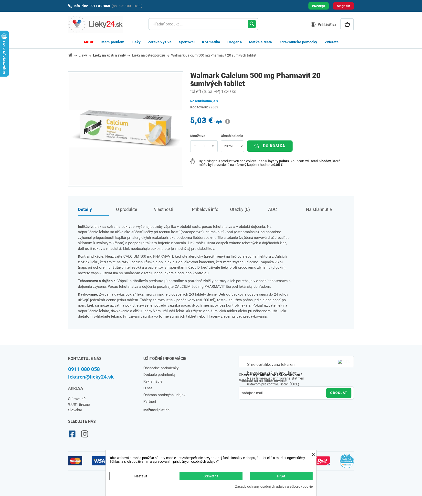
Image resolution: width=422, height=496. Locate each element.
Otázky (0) (240, 209)
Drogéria (234, 42)
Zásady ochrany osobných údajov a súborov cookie (274, 486)
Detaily (85, 209)
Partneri (149, 401)
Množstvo (197, 136)
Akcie (89, 42)
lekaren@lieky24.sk (91, 377)
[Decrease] (194, 146)
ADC (272, 209)
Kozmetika (211, 42)
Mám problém (112, 42)
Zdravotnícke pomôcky (298, 42)
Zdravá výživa (160, 42)
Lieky (136, 42)
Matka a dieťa (260, 42)
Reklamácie (152, 381)
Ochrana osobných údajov (164, 395)
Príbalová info (205, 209)
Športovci (187, 42)
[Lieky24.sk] (103, 24)
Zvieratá (332, 42)
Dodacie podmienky (159, 374)
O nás (148, 388)
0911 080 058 (84, 369)
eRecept (318, 6)
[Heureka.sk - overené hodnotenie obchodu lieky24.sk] (347, 463)
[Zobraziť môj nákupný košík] (347, 24)
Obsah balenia (232, 136)
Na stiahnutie (319, 209)
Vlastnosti (163, 209)
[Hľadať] (252, 24)
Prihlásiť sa (326, 24)
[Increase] (213, 146)
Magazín (343, 6)
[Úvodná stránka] (73, 55)
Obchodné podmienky (161, 368)
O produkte (126, 209)
